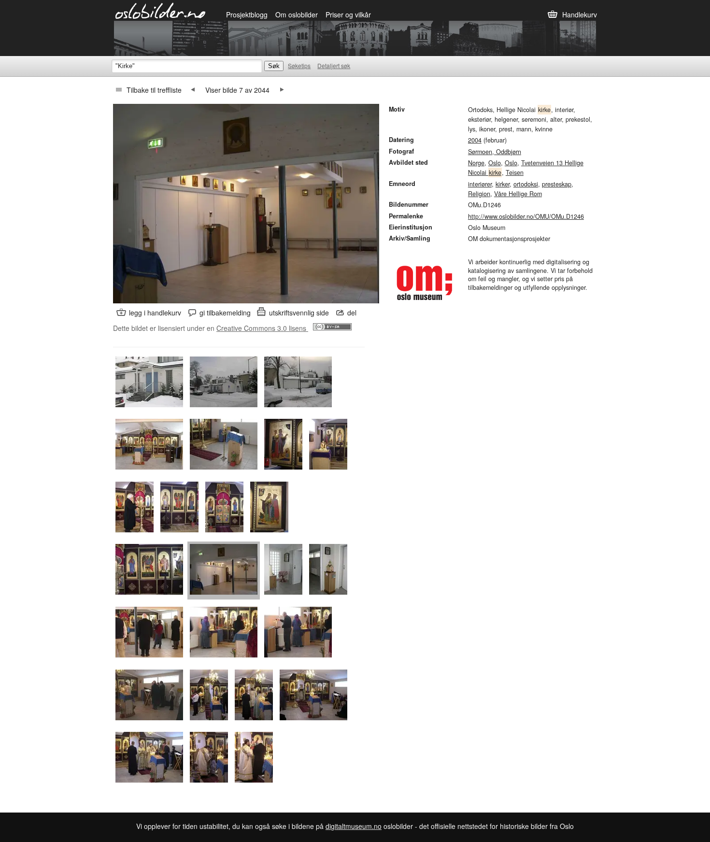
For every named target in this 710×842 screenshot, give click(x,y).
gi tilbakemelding (225, 312)
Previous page (193, 90)
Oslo (494, 162)
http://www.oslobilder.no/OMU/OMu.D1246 (526, 216)
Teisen (515, 172)
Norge (476, 162)
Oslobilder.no (161, 10)
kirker (503, 184)
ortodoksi (525, 184)
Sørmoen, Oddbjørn (494, 151)
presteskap (556, 184)
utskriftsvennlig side (299, 312)
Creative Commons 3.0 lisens (262, 328)
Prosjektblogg (247, 14)
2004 (475, 140)
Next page (282, 90)
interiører (480, 184)
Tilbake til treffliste (154, 90)
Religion (479, 193)
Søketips (299, 65)
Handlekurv (579, 14)
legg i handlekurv (155, 312)
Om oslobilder (296, 14)
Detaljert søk (333, 65)
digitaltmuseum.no (354, 826)
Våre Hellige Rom (518, 193)
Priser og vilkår (348, 14)
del (351, 312)
